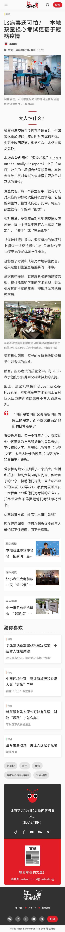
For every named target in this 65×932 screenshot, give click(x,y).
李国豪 (13, 44)
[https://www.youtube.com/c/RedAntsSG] (31, 832)
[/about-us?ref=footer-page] (39, 832)
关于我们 (19, 907)
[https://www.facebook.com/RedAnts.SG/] (23, 832)
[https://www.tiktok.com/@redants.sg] (15, 832)
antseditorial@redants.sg (37, 879)
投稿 (57, 5)
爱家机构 (41, 775)
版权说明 (46, 907)
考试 (37, 766)
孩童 (24, 766)
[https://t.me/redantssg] (47, 832)
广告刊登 (32, 907)
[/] (32, 4)
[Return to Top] (57, 926)
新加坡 (11, 766)
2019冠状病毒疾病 (18, 775)
